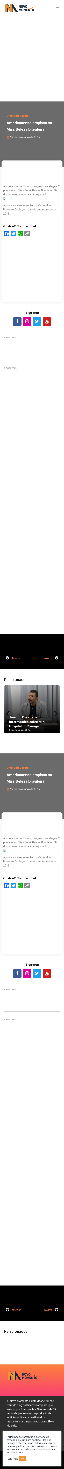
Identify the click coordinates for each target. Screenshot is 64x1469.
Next (54, 712)
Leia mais (13, 1458)
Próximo (47, 658)
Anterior (16, 658)
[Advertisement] (32, 64)
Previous (9, 712)
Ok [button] (22, 1458)
